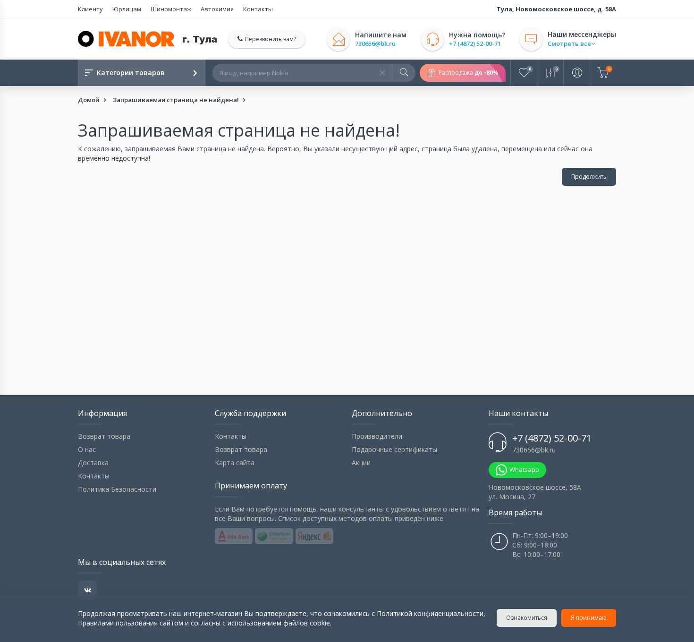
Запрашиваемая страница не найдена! (176, 99)
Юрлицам (126, 9)
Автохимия (217, 9)
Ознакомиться (526, 618)
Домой (89, 99)
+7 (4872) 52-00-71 (475, 44)
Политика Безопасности (117, 489)
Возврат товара (104, 436)
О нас (87, 449)
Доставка (93, 462)
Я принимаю (589, 618)
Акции (361, 462)
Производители (377, 436)
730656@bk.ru (375, 44)
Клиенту (90, 9)
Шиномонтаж (171, 9)
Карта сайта (234, 462)
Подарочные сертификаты (394, 449)
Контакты (258, 9)
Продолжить (589, 177)
